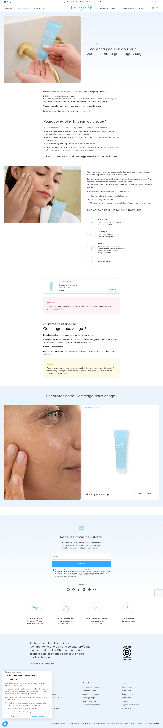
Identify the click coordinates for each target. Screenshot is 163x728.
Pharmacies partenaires (132, 8)
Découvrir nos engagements (42, 663)
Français (10, 2)
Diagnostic (39, 8)
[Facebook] (73, 589)
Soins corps (126, 690)
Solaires (125, 701)
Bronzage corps (88, 698)
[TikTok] (78, 589)
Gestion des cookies (58, 723)
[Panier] (157, 8)
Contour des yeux (89, 690)
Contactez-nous (128, 621)
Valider (81, 564)
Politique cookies (73, 723)
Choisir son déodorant (91, 705)
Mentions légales (99, 723)
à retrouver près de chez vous (97, 622)
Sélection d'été (25, 8)
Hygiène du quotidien (130, 705)
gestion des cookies (86, 575)
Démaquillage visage (90, 687)
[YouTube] (94, 589)
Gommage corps (89, 701)
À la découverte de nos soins (111, 44)
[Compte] (153, 8)
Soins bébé (126, 698)
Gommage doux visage (97, 494)
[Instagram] (68, 589)
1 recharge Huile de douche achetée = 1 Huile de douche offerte (81, 2)
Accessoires (126, 708)
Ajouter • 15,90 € (145, 493)
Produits (8, 8)
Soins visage (127, 687)
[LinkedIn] (84, 589)
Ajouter (113, 289)
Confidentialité (86, 723)
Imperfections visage (90, 694)
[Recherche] (149, 8)
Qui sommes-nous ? (108, 8)
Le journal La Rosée (93, 44)
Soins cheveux (127, 694)
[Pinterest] (89, 589)
